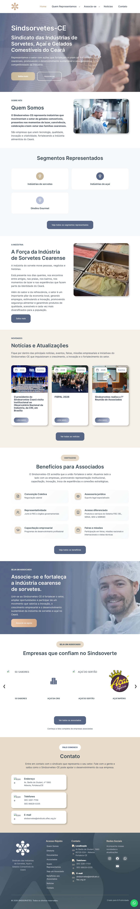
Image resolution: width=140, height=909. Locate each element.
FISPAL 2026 (62, 396)
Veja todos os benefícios (70, 550)
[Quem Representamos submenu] (79, 6)
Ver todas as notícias (70, 436)
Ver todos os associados (70, 720)
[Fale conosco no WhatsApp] (134, 903)
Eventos (40, 370)
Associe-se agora (24, 623)
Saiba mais (21, 318)
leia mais (23, 421)
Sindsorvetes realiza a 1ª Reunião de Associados (109, 398)
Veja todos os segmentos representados (70, 225)
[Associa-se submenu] (99, 6)
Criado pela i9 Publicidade (118, 900)
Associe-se (49, 76)
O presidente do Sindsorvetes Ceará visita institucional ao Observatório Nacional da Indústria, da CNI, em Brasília (29, 403)
